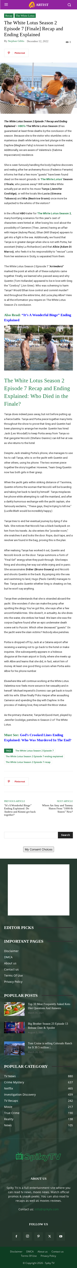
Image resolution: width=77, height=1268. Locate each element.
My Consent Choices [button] (38, 849)
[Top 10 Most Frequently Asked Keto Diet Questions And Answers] (14, 1009)
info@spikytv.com (47, 1209)
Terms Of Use (13, 975)
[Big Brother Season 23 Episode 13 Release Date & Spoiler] (14, 1027)
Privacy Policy (13, 982)
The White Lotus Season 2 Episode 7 (34, 750)
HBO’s (22, 126)
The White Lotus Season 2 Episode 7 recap (28, 762)
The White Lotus (25, 15)
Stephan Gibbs (16, 41)
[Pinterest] (38, 1236)
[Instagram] (27, 1236)
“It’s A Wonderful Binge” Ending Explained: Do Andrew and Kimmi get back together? (20, 810)
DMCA (8, 957)
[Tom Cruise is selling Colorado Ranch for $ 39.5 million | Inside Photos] (14, 1048)
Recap (8, 15)
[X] (50, 1236)
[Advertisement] (38, 889)
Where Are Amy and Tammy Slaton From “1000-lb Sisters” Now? (57, 808)
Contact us (11, 969)
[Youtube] (61, 1236)
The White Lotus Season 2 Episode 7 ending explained (34, 756)
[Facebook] (16, 1236)
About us (10, 963)
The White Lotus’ (51, 179)
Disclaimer (11, 951)
